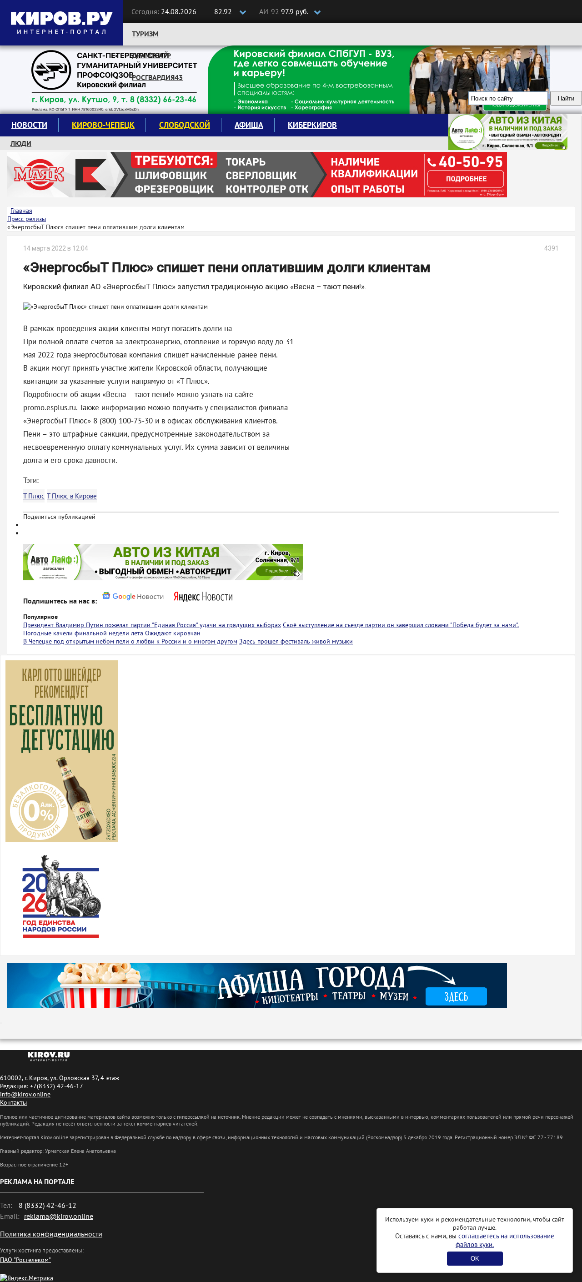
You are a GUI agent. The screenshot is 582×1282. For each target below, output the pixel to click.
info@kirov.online (25, 1094)
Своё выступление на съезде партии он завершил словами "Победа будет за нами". (401, 625)
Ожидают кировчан (173, 633)
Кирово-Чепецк (103, 125)
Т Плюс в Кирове (72, 496)
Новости (29, 125)
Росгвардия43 (157, 77)
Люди (20, 143)
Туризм (145, 33)
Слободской (184, 125)
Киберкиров (312, 125)
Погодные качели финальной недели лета (83, 633)
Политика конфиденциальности (51, 1233)
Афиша (249, 125)
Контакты (13, 1102)
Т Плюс (34, 496)
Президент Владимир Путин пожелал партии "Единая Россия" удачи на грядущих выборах (152, 625)
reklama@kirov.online (58, 1216)
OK (475, 1258)
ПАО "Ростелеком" (25, 1260)
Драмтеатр (151, 55)
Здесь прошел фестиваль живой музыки (296, 641)
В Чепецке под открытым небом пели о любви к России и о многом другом (130, 641)
